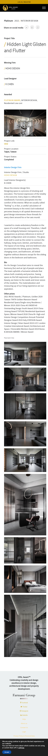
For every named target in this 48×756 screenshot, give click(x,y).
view (6, 143)
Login (24, 732)
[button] (26, 27)
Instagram (24, 711)
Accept (7, 752)
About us (24, 723)
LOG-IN (20, 2)
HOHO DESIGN (10, 175)
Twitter (24, 707)
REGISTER (27, 2)
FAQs (24, 719)
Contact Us (24, 727)
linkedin (25, 715)
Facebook (24, 702)
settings (21, 748)
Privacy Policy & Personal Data (24, 736)
